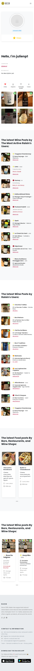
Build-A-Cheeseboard (25, 469)
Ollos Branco (21, 383)
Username (4, 63)
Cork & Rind (9, 483)
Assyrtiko (25, 556)
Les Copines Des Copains (19, 369)
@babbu (15, 310)
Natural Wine (8, 654)
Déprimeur (18, 246)
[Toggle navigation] (31, 3)
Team (3, 643)
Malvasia (18, 356)
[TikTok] (4, 618)
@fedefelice (16, 388)
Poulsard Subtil (22, 207)
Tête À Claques (20, 395)
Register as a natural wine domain (14, 636)
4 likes (5, 86)
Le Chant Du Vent (23, 233)
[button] (15, 501)
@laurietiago (16, 401)
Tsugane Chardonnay (23, 154)
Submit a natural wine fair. (12, 638)
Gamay (18, 180)
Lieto (18, 167)
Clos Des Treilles (21, 305)
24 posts (13, 86)
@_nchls (15, 362)
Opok (17, 221)
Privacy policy (28, 643)
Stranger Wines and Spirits (7, 573)
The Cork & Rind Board (7, 469)
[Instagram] (2, 618)
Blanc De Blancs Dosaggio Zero (20, 260)
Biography (5, 70)
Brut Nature (19, 318)
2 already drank (21, 87)
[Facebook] (6, 618)
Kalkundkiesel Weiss (22, 194)
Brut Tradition (20, 343)
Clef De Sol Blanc (21, 330)
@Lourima (15, 323)
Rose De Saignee (8, 556)
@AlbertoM (16, 376)
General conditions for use (14, 643)
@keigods (15, 160)
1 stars (29, 86)
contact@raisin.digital (10, 641)
